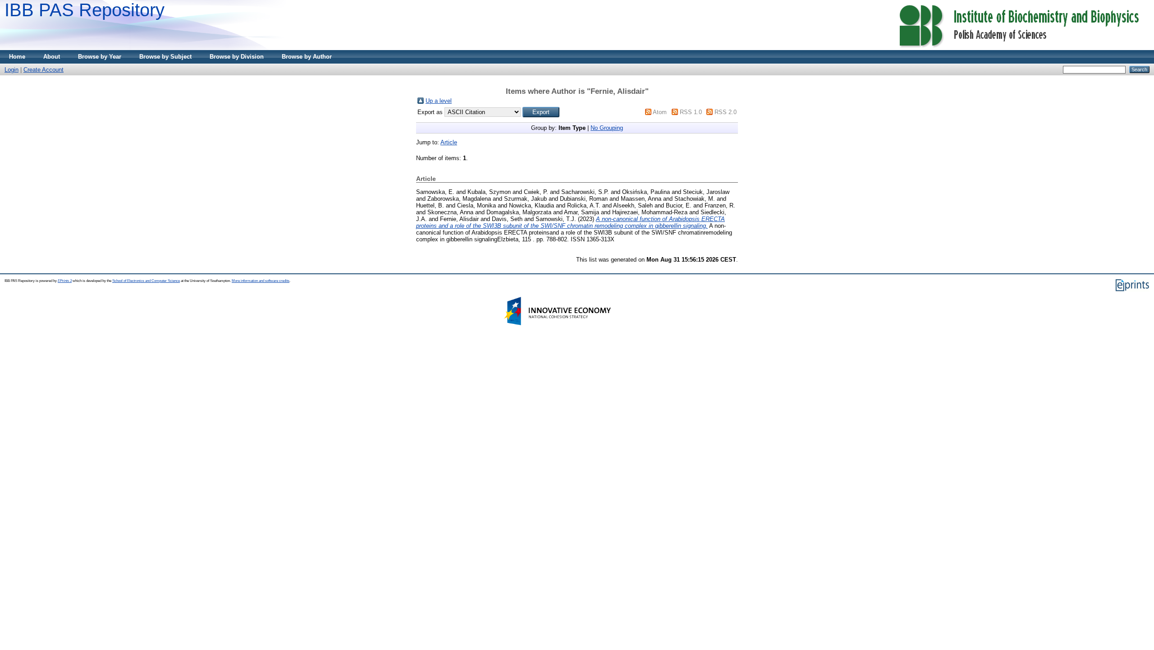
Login (11, 69)
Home (17, 56)
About (51, 56)
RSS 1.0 (691, 112)
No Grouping (607, 127)
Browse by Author (307, 56)
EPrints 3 (65, 281)
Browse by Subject (165, 56)
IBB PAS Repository (85, 10)
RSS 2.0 (725, 112)
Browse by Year (99, 56)
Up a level (439, 100)
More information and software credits (260, 281)
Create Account (43, 69)
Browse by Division (237, 56)
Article (448, 142)
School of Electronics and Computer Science (146, 281)
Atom (660, 112)
